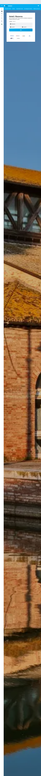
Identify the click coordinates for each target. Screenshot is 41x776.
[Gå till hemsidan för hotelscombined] (8, 5)
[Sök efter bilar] (1, 13)
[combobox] (12, 21)
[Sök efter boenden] (1, 11)
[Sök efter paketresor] (1, 16)
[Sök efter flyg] (1, 9)
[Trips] (1, 21)
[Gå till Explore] (1, 18)
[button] (2, 6)
